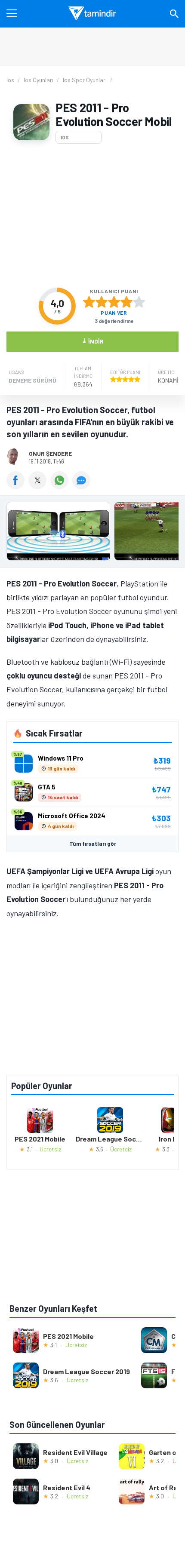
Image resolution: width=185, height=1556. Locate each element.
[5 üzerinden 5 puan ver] (139, 302)
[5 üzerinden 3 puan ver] (114, 302)
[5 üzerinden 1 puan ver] (89, 302)
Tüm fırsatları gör (92, 843)
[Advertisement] (92, 216)
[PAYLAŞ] (17, 486)
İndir (93, 341)
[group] (92, 533)
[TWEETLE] (39, 486)
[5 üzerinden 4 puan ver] (126, 302)
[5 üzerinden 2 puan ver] (102, 302)
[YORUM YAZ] (82, 486)
